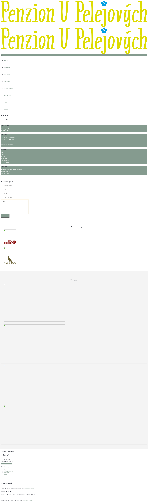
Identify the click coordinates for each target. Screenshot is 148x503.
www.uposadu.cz (5, 173)
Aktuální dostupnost (8, 471)
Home (2, 119)
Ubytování (6, 60)
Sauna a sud (7, 67)
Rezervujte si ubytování (6, 463)
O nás (5, 102)
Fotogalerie (7, 81)
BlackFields (25, 500)
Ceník (5, 474)
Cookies (31, 500)
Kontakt (6, 109)
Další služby (7, 74)
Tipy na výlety (7, 95)
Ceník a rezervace (8, 88)
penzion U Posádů (29, 488)
